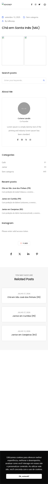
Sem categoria (32, 17)
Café (4, 162)
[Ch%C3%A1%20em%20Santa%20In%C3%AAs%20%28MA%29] (11, 254)
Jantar (4, 167)
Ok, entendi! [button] (24, 476)
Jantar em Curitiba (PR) (24, 316)
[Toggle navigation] (44, 4)
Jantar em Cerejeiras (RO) (24, 334)
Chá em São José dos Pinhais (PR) (24, 297)
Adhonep (11, 21)
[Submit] (43, 81)
